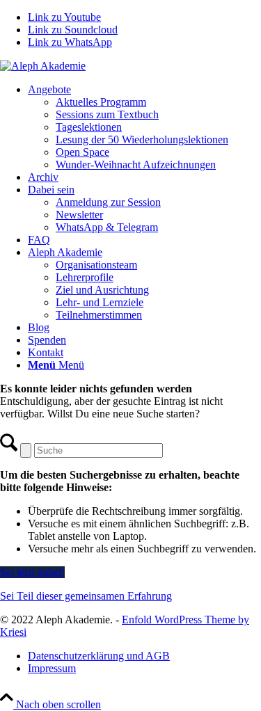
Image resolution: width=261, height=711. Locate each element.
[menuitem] (144, 127)
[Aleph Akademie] (43, 66)
